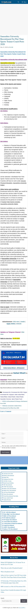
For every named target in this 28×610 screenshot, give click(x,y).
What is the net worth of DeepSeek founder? (11, 568)
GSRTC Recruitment (9, 527)
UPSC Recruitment (8, 486)
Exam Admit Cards (8, 498)
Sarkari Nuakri (19, 397)
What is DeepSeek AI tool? (7, 571)
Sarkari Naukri (11, 397)
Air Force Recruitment (8, 492)
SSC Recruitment (7, 485)
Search (2, 598)
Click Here (16, 321)
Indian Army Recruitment (9, 488)
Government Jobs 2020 (17, 392)
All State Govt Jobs (8, 473)
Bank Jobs (6, 477)
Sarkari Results (7, 500)
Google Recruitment (8, 525)
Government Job (6, 392)
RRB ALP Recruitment (9, 516)
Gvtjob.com (6, 1)
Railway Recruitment (8, 475)
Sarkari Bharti (19, 373)
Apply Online (11, 324)
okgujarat (11, 394)
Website (18, 324)
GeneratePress (22, 607)
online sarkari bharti (19, 394)
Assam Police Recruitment (10, 521)
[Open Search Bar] (18, 2)
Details (22, 321)
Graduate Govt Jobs (8, 479)
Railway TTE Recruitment (10, 529)
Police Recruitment (8, 494)
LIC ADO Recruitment (9, 512)
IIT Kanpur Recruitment (10, 520)
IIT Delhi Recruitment (9, 518)
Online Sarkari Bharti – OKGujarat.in (13, 368)
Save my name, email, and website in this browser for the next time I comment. (14, 446)
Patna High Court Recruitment (11, 514)
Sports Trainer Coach (17, 399)
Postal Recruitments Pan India (10, 496)
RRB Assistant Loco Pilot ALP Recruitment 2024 (13, 586)
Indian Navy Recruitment (9, 490)
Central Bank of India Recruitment (12, 523)
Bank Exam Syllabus (8, 483)
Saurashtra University (5, 399)
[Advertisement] (14, 18)
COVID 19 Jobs (7, 481)
